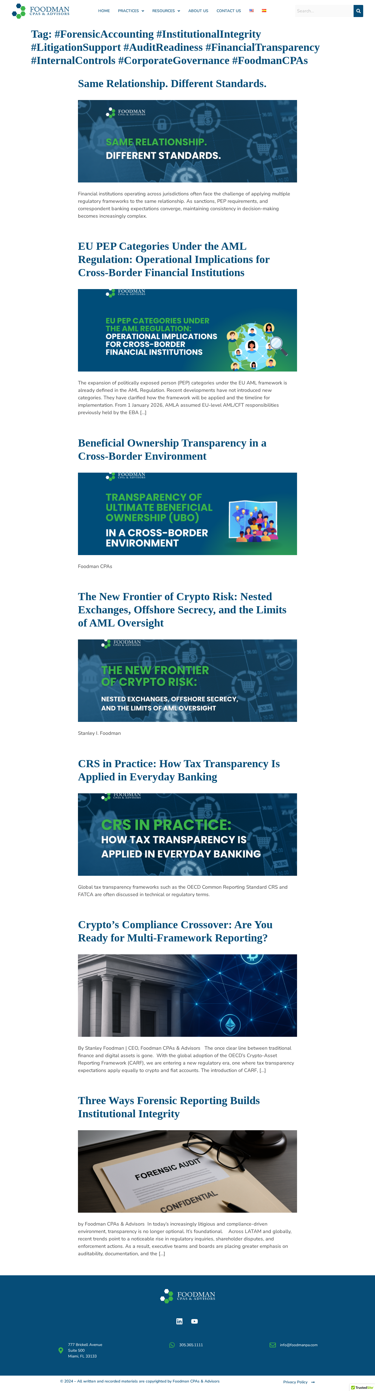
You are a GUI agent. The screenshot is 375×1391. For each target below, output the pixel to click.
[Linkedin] (179, 1321)
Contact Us (229, 10)
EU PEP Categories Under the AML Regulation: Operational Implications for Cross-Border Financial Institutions (174, 259)
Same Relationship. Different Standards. (173, 83)
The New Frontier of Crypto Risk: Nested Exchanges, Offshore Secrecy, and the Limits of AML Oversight (182, 609)
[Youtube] (194, 1321)
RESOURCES (163, 10)
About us (198, 10)
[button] (131, 11)
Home (104, 10)
